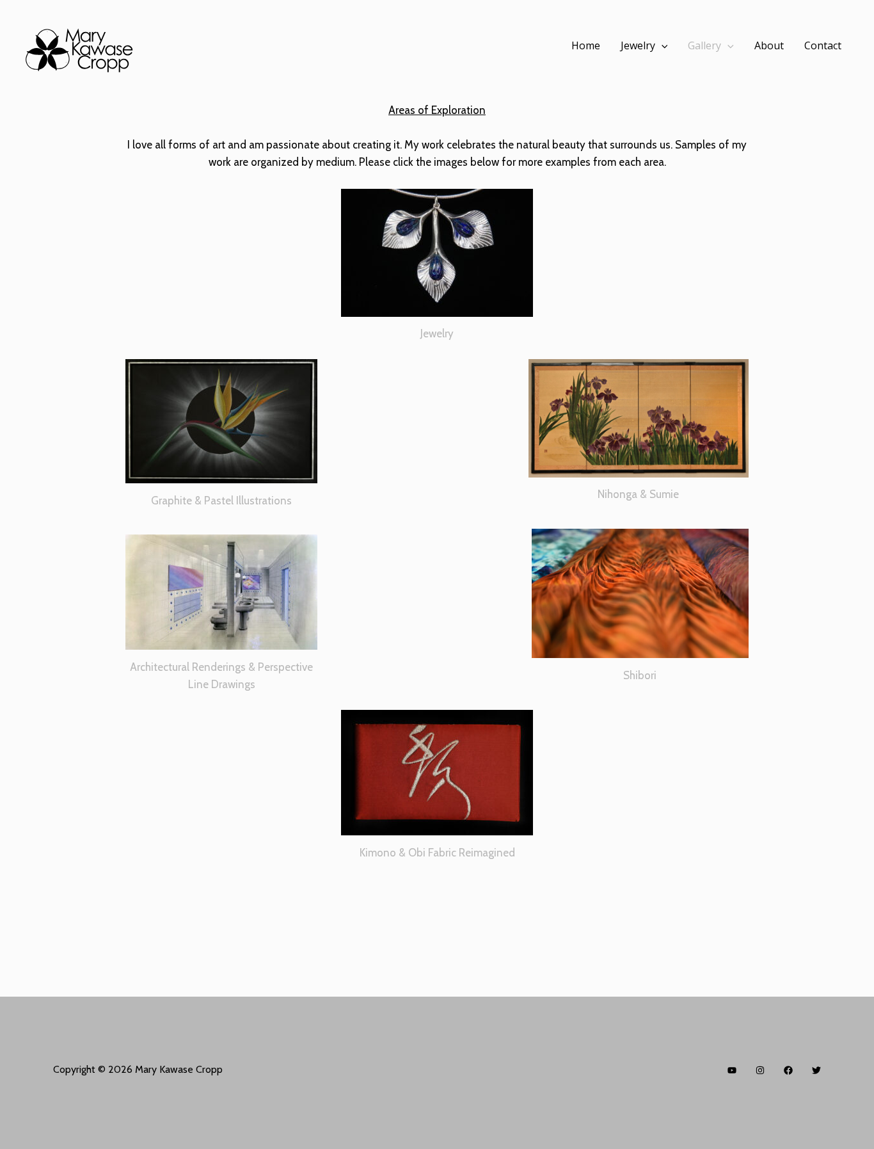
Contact (822, 45)
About (769, 45)
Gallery (704, 45)
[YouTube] (731, 1070)
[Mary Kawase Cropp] (84, 46)
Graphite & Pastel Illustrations (221, 500)
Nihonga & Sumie (638, 494)
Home (585, 45)
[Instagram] (760, 1070)
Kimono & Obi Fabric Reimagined (437, 852)
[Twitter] (816, 1070)
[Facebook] (788, 1070)
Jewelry (638, 45)
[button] (661, 45)
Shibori (639, 675)
